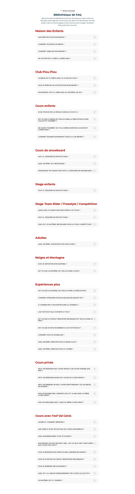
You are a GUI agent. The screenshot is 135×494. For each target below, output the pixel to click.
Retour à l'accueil (69, 11)
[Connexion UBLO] (2, 493)
